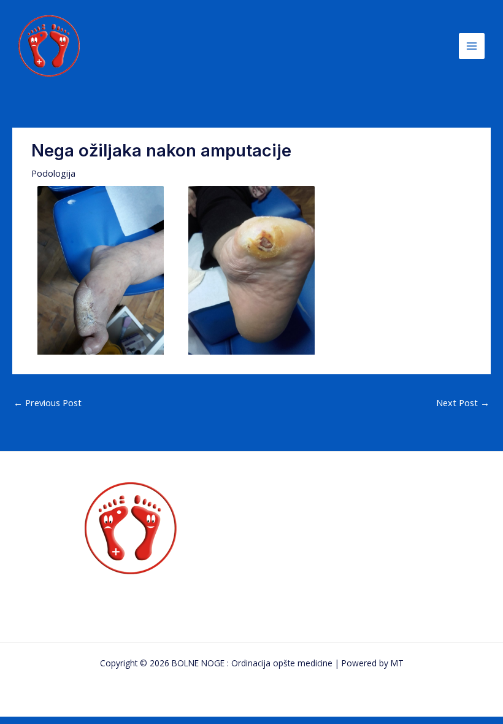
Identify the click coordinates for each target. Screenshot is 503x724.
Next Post (463, 402)
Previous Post (47, 402)
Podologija (53, 173)
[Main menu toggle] (472, 46)
